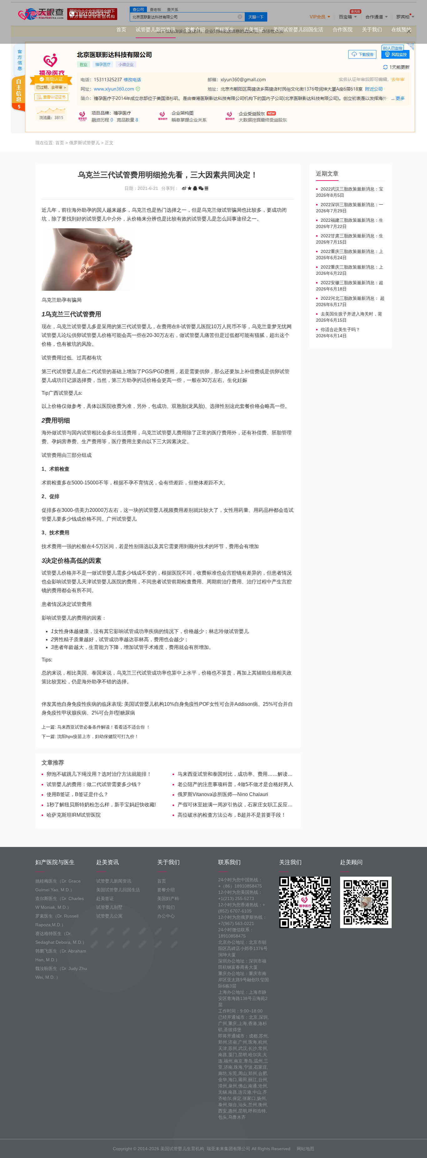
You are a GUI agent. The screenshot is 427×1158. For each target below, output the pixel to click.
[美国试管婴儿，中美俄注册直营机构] (35, 14)
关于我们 (372, 29)
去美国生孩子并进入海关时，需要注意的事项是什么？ (349, 314)
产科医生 (224, 29)
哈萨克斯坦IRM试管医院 (74, 815)
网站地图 (305, 1148)
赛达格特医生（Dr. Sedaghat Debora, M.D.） (61, 938)
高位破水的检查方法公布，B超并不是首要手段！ (232, 815)
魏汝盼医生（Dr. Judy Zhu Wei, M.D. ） (61, 973)
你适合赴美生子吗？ (340, 329)
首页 (121, 29)
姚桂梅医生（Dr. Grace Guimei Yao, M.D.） (58, 885)
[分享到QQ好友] (195, 188)
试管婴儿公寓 (109, 915)
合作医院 (343, 29)
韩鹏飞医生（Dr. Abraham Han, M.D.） (60, 955)
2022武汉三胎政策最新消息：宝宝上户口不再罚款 (349, 189)
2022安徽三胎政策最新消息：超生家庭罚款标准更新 (349, 283)
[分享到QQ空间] (190, 188)
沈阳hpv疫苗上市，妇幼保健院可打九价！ (98, 736)
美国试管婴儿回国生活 (298, 29)
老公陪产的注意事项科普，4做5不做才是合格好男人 (235, 784)
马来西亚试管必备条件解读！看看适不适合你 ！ (103, 727)
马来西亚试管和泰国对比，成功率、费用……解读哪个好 (236, 774)
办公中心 (166, 915)
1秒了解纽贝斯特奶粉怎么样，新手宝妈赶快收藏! (101, 804)
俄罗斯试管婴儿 (84, 142)
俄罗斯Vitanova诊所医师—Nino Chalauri (223, 794)
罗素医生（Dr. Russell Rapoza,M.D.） (56, 920)
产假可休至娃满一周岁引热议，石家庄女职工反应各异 (236, 804)
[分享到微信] (200, 188)
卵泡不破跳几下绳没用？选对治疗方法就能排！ (99, 774)
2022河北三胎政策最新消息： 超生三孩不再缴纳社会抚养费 (350, 298)
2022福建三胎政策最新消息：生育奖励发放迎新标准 (349, 220)
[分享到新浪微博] (184, 188)
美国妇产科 (168, 898)
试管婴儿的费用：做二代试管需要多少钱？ (94, 784)
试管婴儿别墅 (109, 907)
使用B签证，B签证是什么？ (77, 794)
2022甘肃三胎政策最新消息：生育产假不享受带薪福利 (349, 236)
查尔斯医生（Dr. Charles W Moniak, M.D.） (59, 903)
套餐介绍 (195, 29)
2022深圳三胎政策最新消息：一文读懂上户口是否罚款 (349, 205)
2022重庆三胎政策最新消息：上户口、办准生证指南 (349, 252)
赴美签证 (254, 29)
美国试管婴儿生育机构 (182, 1148)
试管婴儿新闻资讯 (156, 29)
